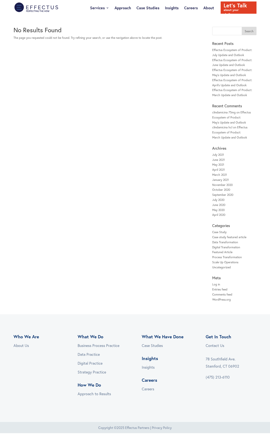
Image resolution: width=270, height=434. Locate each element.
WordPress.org (221, 299)
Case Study (219, 232)
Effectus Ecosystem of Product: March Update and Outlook (229, 132)
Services (97, 8)
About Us (21, 345)
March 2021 (219, 175)
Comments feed (222, 294)
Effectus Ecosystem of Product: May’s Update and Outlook (231, 117)
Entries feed (219, 289)
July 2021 (218, 155)
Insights (172, 8)
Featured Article (222, 252)
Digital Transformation (226, 247)
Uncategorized (221, 267)
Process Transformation (227, 257)
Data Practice (89, 354)
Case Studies (147, 8)
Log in (216, 284)
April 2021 (218, 170)
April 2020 (218, 215)
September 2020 (222, 195)
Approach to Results (94, 393)
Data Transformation (225, 242)
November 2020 (222, 185)
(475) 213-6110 (218, 377)
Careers (191, 8)
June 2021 (218, 160)
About (208, 8)
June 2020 (218, 205)
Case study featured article (229, 237)
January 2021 (220, 180)
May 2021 (218, 165)
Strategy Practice (92, 372)
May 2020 (218, 210)
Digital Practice (90, 363)
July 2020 (218, 200)
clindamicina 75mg (224, 112)
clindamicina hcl (222, 127)
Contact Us (215, 345)
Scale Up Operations (225, 262)
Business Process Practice (98, 345)
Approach (123, 8)
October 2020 (221, 190)
